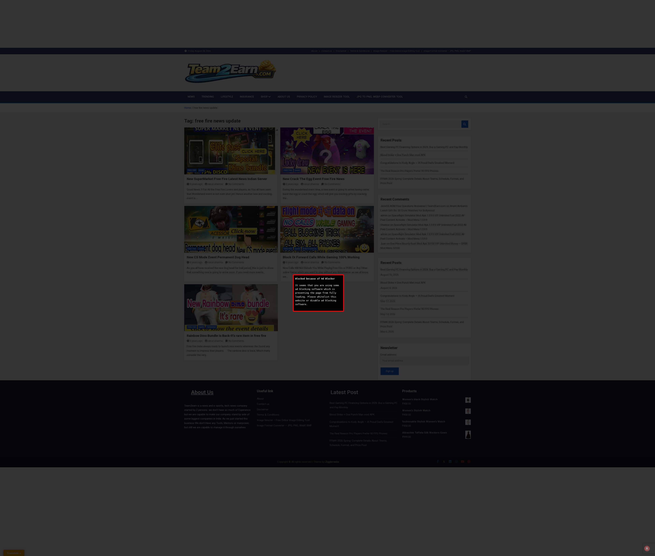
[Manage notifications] (647, 548)
